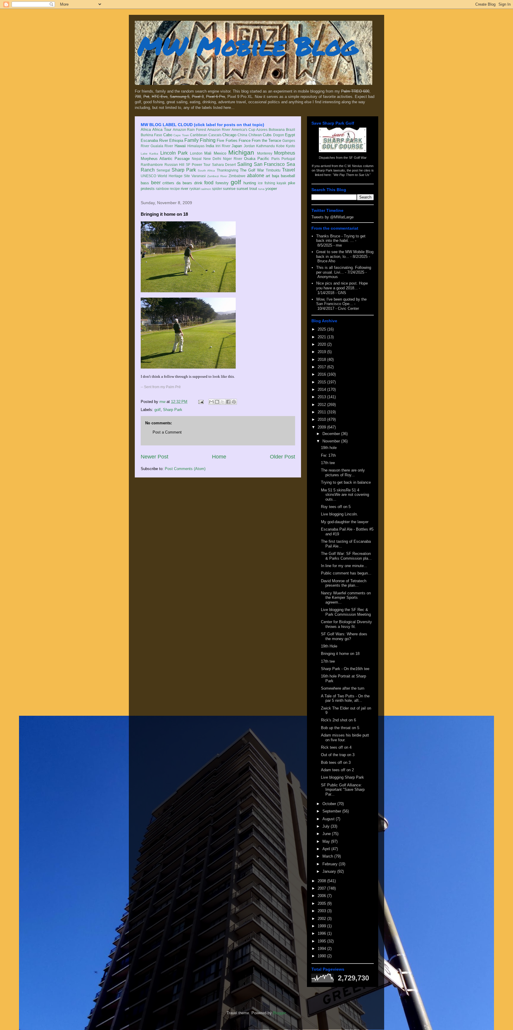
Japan (237, 146)
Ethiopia (176, 140)
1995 (322, 941)
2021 (322, 337)
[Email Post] (200, 401)
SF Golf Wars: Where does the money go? (344, 636)
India (210, 146)
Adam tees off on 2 (337, 770)
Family (191, 140)
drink (198, 183)
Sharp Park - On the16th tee (345, 668)
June (327, 833)
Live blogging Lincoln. (339, 514)
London (196, 153)
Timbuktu (273, 170)
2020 (322, 344)
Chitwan (255, 135)
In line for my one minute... (344, 566)
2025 (322, 329)
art (268, 176)
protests (148, 188)
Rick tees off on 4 (336, 747)
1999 (322, 926)
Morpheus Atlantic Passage (165, 158)
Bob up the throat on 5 (340, 728)
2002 (322, 918)
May (326, 841)
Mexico (220, 153)
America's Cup (243, 129)
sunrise (229, 188)
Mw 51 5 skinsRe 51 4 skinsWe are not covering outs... (345, 494)
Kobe (280, 146)
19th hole (329, 447)
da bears (184, 183)
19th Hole (329, 646)
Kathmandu (265, 146)
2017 (322, 367)
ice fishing (266, 183)
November (331, 441)
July (326, 826)
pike (291, 183)
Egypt (290, 135)
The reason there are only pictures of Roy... (343, 472)
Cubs (267, 135)
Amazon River (218, 129)
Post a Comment (167, 432)
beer (156, 182)
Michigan (241, 152)
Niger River (232, 159)
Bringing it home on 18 (340, 653)
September (332, 811)
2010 (322, 419)
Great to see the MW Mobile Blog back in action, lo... (344, 254)
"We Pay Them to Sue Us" (351, 175)
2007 (322, 888)
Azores (261, 129)
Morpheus (284, 152)
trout (253, 188)
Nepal (197, 159)
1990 (322, 956)
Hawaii (180, 146)
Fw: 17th (328, 455)
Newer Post (154, 457)
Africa (146, 129)
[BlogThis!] (217, 402)
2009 (322, 427)
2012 (322, 404)
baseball (288, 176)
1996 (322, 933)
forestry (222, 183)
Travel (288, 169)
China (242, 135)
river (184, 188)
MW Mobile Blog (247, 46)
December (331, 433)
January (329, 871)
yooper (271, 188)
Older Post (282, 457)
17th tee (328, 463)
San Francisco (269, 164)
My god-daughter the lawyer (344, 522)
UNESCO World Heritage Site (165, 176)
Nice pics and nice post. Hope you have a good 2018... (342, 285)
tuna (261, 189)
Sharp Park (184, 169)
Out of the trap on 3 (337, 755)
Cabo (167, 135)
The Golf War (252, 170)
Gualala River (162, 146)
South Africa (206, 170)
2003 (322, 911)
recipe (175, 189)
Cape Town (181, 135)
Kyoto (290, 146)
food (208, 182)
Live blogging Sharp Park (342, 777)
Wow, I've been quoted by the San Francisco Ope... (341, 301)
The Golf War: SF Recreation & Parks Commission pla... (346, 556)
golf (236, 182)
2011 (322, 412)
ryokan (194, 189)
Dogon (278, 135)
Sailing (244, 164)
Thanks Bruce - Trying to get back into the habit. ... (340, 238)
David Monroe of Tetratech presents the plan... (343, 583)
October (329, 804)
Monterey (264, 153)
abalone (255, 175)
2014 (322, 389)
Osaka (249, 158)
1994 (322, 948)
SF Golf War (358, 157)
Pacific (263, 158)
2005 (322, 903)
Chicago (229, 135)
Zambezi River (217, 176)
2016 (322, 374)
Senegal (163, 170)
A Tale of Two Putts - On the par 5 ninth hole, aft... (345, 698)
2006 (322, 895)
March (328, 856)
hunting (249, 183)
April (326, 849)
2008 (322, 881)
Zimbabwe (237, 176)
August (329, 819)
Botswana (277, 129)
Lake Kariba (149, 153)
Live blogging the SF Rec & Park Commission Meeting (346, 612)
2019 (322, 352)
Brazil (290, 129)
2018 (322, 359)
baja (275, 176)
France (245, 140)
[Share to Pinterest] (234, 402)
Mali (207, 153)
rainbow (162, 189)
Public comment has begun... (346, 573)
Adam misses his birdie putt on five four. (345, 737)
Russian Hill (174, 164)
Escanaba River (154, 140)
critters (168, 183)
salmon (206, 189)
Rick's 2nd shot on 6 (338, 720)
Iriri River (223, 146)
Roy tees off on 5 (336, 506)
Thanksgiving (227, 170)
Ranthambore (152, 164)
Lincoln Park (174, 152)
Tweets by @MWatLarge (332, 217)
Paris (275, 159)
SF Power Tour (198, 164)
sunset (242, 188)
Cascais (214, 135)
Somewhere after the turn (342, 688)
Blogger (279, 1013)
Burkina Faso (151, 135)
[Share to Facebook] (228, 402)
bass (145, 183)
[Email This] (211, 402)
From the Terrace (266, 140)
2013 (322, 397)
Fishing (208, 140)
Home (219, 457)
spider (217, 189)
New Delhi (212, 159)
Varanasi (198, 176)
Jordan (249, 146)
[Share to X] (223, 402)
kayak (281, 183)
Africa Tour (161, 129)
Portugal (288, 159)
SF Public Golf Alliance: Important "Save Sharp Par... (343, 789)
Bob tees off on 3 (336, 762)
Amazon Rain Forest (189, 129)
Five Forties (227, 140)
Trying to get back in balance (346, 482)
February (330, 864)
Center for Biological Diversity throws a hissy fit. (346, 624)
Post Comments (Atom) (185, 468)
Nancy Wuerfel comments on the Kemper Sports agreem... (346, 597)
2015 (322, 382)
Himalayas (196, 146)
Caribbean (198, 135)
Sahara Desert (224, 164)
